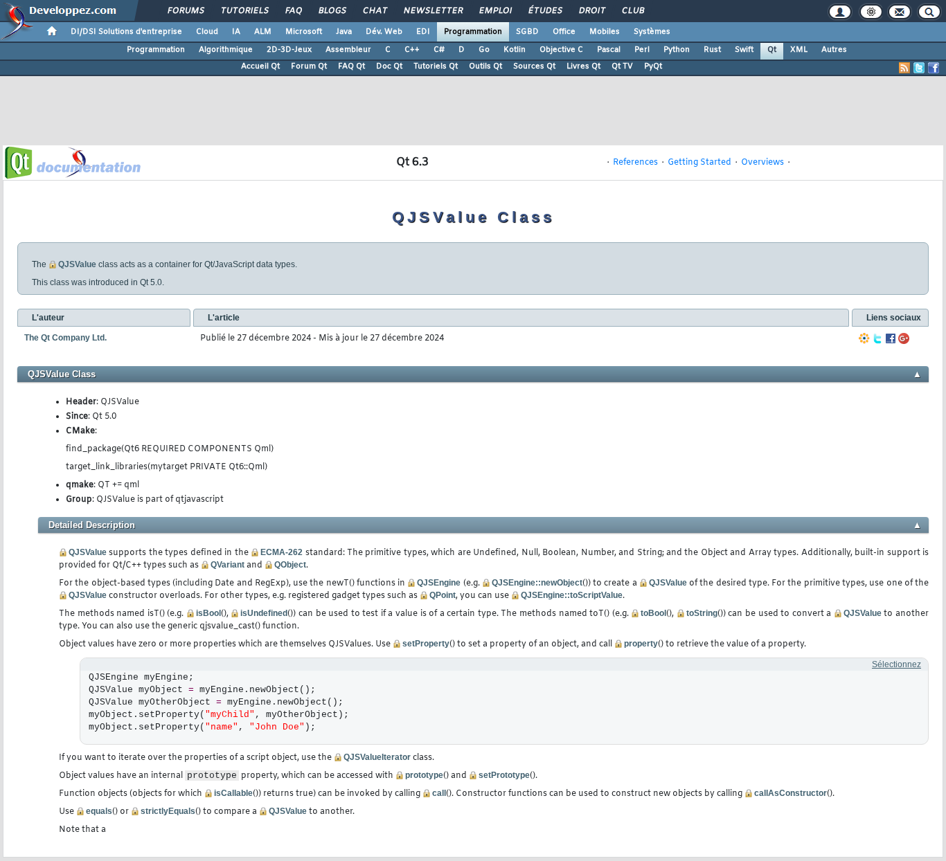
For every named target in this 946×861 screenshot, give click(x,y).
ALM (262, 32)
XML (798, 50)
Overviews (762, 162)
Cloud (207, 32)
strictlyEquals (168, 811)
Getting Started (699, 162)
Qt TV (622, 66)
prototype (424, 775)
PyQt (653, 66)
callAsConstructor (790, 793)
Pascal (609, 50)
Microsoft (303, 32)
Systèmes (652, 32)
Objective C (561, 50)
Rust (712, 50)
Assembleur (348, 50)
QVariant (227, 565)
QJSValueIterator (377, 757)
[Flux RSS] (904, 67)
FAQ (293, 11)
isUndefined (263, 613)
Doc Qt (389, 66)
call (439, 793)
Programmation (473, 32)
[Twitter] (877, 338)
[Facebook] (890, 338)
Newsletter (432, 11)
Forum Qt (309, 66)
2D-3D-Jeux (289, 50)
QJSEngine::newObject (537, 583)
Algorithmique (226, 50)
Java (344, 32)
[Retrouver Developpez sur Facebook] (933, 67)
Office (564, 32)
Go (484, 50)
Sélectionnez (896, 664)
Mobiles (604, 32)
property (641, 644)
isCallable (233, 793)
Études (544, 11)
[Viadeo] (864, 338)
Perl (642, 50)
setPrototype (504, 775)
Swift (744, 50)
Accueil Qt (260, 66)
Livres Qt (583, 66)
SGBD (527, 32)
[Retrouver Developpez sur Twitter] (919, 67)
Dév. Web (384, 32)
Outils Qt (485, 66)
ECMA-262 (281, 552)
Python (676, 50)
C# (439, 50)
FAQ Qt (351, 66)
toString (701, 613)
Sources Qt (534, 66)
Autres (834, 50)
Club (632, 11)
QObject (290, 565)
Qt (771, 50)
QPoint (442, 595)
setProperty (425, 644)
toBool (653, 613)
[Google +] (903, 338)
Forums (185, 11)
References (635, 162)
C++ (412, 50)
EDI (423, 32)
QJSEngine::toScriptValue (572, 595)
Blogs (331, 11)
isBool (208, 613)
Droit (591, 11)
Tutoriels (244, 11)
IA (236, 32)
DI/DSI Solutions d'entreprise (126, 32)
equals (99, 811)
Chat (374, 11)
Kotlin (514, 50)
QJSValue (77, 264)
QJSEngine (439, 583)
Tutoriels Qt (435, 66)
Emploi (494, 11)
